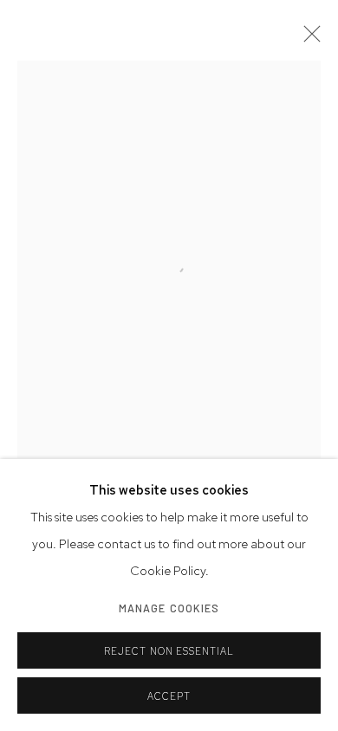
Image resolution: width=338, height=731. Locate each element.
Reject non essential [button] (169, 651)
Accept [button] (169, 696)
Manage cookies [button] (169, 608)
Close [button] (308, 39)
